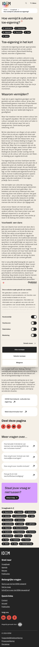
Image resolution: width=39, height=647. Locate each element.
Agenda (4, 567)
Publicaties (6, 574)
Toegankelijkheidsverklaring (12, 638)
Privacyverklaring (8, 641)
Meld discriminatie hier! (14, 412)
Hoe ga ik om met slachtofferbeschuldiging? (13, 475)
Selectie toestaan (20, 356)
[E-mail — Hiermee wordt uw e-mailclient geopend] (14, 426)
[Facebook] (14, 617)
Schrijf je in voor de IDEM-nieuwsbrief (16, 590)
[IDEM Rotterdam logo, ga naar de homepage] (6, 3)
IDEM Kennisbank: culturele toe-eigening (17, 400)
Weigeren (19, 362)
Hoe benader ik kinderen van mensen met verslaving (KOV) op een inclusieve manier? (16, 446)
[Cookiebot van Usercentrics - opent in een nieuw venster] (28, 282)
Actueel (4, 603)
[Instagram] (9, 617)
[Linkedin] (3, 617)
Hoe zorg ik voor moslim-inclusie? (16, 466)
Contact (5, 600)
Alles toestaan (19, 349)
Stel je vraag (6, 587)
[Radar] (20, 624)
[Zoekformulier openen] (26, 3)
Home (5, 9)
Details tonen (28, 343)
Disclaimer (6, 644)
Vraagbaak (13, 9)
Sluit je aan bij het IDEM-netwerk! (14, 584)
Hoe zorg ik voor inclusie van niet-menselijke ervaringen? (16, 457)
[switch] (34, 323)
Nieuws (4, 570)
